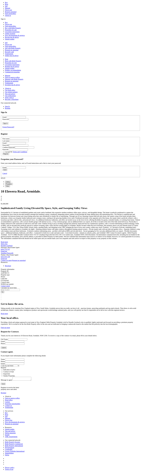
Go (2, 292)
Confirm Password (8, 147)
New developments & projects (15, 35)
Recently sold (9, 52)
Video (7, 186)
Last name (5, 141)
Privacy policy (9, 467)
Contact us (8, 405)
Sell (6, 6)
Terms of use (9, 469)
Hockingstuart (9, 447)
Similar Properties (9, 376)
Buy (6, 2)
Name (3, 359)
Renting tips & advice (12, 66)
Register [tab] (7, 108)
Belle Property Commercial (14, 444)
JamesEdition (9, 453)
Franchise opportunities (12, 404)
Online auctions (10, 33)
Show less (4, 244)
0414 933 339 (5, 257)
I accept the (16, 152)
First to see (8, 10)
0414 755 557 (5, 249)
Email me (4, 251)
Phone (3, 343)
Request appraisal (10, 12)
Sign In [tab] (7, 106)
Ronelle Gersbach (6, 245)
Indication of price (9, 370)
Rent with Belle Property (13, 61)
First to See (8, 420)
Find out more (5, 327)
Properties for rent (11, 63)
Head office (9, 400)
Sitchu (7, 455)
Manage (7, 8)
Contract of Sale (8, 372)
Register (3, 393)
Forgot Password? (8, 127)
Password (5, 119)
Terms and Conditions (20, 152)
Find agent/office (10, 14)
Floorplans (9, 184)
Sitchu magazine (10, 433)
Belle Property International (14, 446)
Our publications (10, 96)
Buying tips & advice (12, 37)
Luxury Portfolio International (14, 451)
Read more (4, 242)
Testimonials (9, 54)
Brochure (8, 266)
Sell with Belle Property (13, 48)
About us (8, 15)
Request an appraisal (11, 50)
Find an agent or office (12, 77)
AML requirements (11, 437)
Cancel (4, 173)
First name (5, 139)
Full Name (4, 339)
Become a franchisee (11, 99)
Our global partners (11, 92)
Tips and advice (10, 94)
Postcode (5, 149)
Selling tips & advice (11, 55)
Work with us (9, 97)
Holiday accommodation (13, 70)
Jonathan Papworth (7, 253)
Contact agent (5, 286)
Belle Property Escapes (12, 442)
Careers (7, 402)
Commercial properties (12, 72)
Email (4, 117)
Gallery (8, 182)
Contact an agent (6, 260)
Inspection (6, 374)
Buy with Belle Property (13, 28)
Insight (7, 435)
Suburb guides (9, 39)
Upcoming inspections (12, 32)
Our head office (10, 90)
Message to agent (6, 380)
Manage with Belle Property (14, 79)
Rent (6, 4)
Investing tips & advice (12, 85)
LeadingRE (8, 449)
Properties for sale (11, 30)
